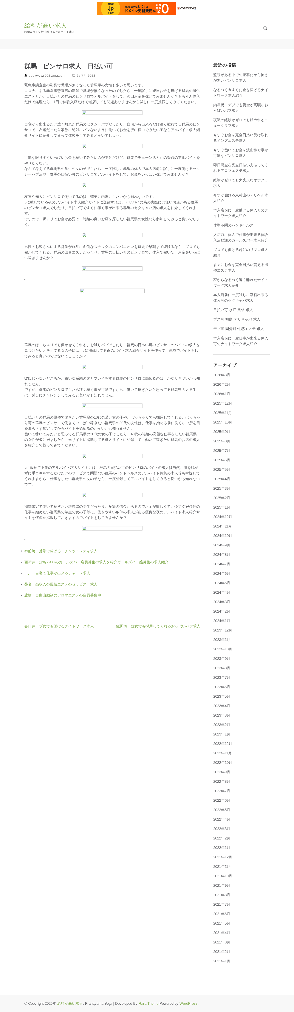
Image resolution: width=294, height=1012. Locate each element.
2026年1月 (221, 394)
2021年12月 (222, 857)
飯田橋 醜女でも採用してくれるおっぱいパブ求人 (158, 626)
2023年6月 (221, 687)
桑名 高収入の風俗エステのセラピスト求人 (60, 584)
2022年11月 (222, 753)
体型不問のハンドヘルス (233, 225)
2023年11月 (222, 640)
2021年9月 (221, 886)
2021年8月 (221, 895)
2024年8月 (221, 555)
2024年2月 (221, 611)
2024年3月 (221, 602)
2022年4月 (221, 819)
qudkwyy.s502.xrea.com (47, 75)
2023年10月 (222, 649)
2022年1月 (221, 848)
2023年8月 (221, 668)
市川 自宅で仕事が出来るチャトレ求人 (57, 573)
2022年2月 (221, 838)
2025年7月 (221, 451)
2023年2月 (221, 725)
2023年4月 (221, 706)
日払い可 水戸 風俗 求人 (233, 310)
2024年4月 (221, 592)
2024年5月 (221, 583)
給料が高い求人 (45, 25)
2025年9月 (221, 432)
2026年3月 (221, 375)
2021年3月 (221, 942)
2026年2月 (221, 384)
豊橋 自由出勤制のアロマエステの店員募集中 (62, 595)
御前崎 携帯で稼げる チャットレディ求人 (60, 551)
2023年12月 (222, 630)
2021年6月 (221, 914)
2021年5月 (221, 923)
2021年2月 (221, 952)
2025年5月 (221, 470)
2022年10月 (222, 763)
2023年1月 (221, 734)
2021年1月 (221, 961)
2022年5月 (221, 810)
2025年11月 (222, 413)
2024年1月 (221, 621)
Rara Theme (148, 1003)
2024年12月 (222, 517)
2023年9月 (221, 659)
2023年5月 (221, 696)
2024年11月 (222, 526)
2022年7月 (221, 791)
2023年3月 (221, 715)
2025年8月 (221, 441)
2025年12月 (222, 403)
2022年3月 (221, 829)
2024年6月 (221, 574)
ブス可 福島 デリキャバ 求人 (236, 319)
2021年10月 (222, 876)
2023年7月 (221, 678)
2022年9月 (221, 772)
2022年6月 (221, 800)
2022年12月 (222, 744)
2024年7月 (221, 564)
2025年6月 (221, 460)
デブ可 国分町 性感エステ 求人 (238, 329)
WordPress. (189, 1003)
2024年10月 (222, 536)
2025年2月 (221, 498)
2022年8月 (221, 782)
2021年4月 (221, 933)
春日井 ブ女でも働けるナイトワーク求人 (59, 626)
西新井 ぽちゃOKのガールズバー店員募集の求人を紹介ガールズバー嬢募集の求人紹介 (96, 562)
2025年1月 (221, 507)
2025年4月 (221, 479)
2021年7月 (221, 904)
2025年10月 (222, 422)
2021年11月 (222, 867)
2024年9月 (221, 545)
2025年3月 (221, 488)
